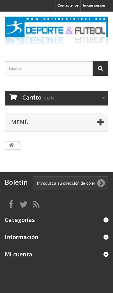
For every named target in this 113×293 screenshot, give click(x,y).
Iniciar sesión (94, 5)
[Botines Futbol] (56, 31)
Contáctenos (68, 5)
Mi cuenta (18, 254)
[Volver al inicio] (11, 145)
